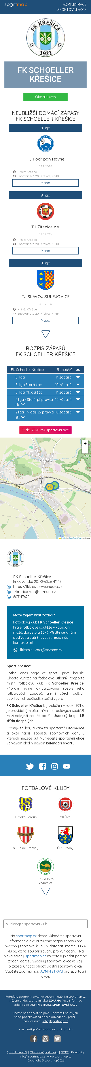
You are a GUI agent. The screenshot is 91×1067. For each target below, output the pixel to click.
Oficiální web (45, 97)
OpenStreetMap (75, 538)
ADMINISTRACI (51, 971)
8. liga (43, 377)
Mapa (45, 183)
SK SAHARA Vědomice (45, 880)
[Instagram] (46, 1038)
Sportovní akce (72, 9)
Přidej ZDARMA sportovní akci (45, 430)
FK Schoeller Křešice (41, 369)
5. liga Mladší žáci (43, 392)
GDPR (65, 1052)
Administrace (75, 4)
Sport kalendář (17, 1052)
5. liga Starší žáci (43, 384)
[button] (54, 485)
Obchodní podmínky (44, 1052)
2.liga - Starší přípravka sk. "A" (43, 402)
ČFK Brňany (65, 848)
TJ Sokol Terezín (26, 817)
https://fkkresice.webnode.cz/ (38, 586)
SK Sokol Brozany (25, 848)
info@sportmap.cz (55, 1021)
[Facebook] (34, 1038)
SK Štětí (65, 817)
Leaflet (63, 538)
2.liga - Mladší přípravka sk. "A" (43, 414)
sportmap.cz (26, 936)
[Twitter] (57, 1038)
